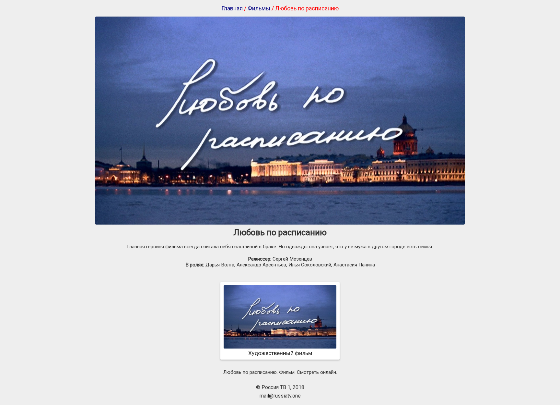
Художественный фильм (280, 353)
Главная (232, 8)
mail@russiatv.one (280, 396)
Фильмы (259, 8)
